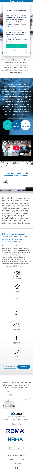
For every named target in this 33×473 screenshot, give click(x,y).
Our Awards (23, 400)
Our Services (10, 367)
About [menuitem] (19, 420)
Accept (16, 46)
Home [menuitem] (6, 420)
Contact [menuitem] (25, 420)
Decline (16, 51)
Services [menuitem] (12, 420)
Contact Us (23, 367)
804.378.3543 (19, 1)
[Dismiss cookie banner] (26, 7)
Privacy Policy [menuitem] (17, 424)
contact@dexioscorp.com (16, 455)
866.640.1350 (18, 464)
